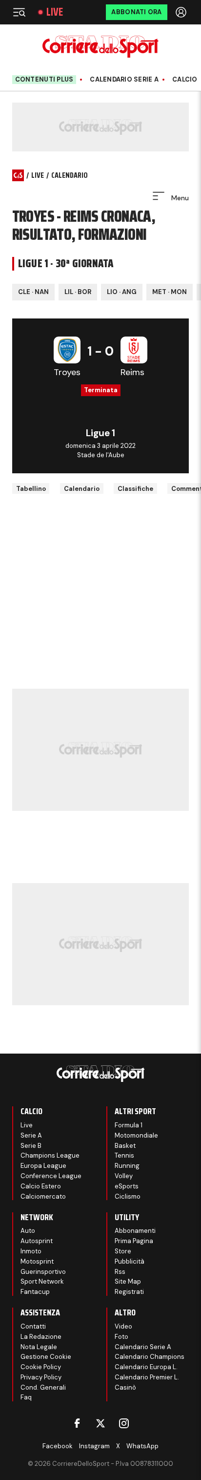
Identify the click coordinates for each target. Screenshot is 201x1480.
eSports (127, 1186)
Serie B (30, 1146)
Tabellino (31, 489)
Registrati (129, 1292)
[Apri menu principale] (19, 12)
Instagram (94, 1446)
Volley (124, 1176)
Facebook (57, 1446)
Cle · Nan (33, 292)
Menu (179, 197)
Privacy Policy (40, 1377)
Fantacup (35, 1292)
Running (127, 1166)
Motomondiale (136, 1135)
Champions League (50, 1155)
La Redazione (40, 1336)
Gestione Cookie (45, 1357)
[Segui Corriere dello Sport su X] (100, 1423)
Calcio (185, 80)
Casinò (125, 1387)
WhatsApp (142, 1446)
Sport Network (42, 1281)
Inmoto (30, 1251)
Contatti (33, 1326)
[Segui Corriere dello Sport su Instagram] (124, 1423)
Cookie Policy (40, 1367)
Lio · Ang (122, 292)
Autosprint (36, 1241)
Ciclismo (128, 1196)
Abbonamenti (135, 1230)
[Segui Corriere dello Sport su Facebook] (77, 1423)
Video (123, 1326)
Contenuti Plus (44, 79)
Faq (26, 1397)
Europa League (43, 1166)
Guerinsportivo (43, 1272)
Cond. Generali (43, 1387)
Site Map (128, 1281)
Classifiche (135, 489)
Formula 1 (128, 1125)
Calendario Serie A (124, 80)
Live (54, 12)
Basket (125, 1146)
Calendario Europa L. (146, 1367)
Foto (121, 1336)
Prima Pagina (134, 1241)
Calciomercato (43, 1196)
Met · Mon (169, 292)
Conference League (50, 1176)
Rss (120, 1272)
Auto (27, 1230)
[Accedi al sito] (182, 12)
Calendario (82, 489)
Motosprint (37, 1261)
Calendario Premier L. (147, 1377)
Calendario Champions (149, 1357)
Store (123, 1251)
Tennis (124, 1155)
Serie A (31, 1135)
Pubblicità (129, 1261)
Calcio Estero (40, 1186)
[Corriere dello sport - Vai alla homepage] (100, 47)
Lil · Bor (77, 292)
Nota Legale (38, 1347)
